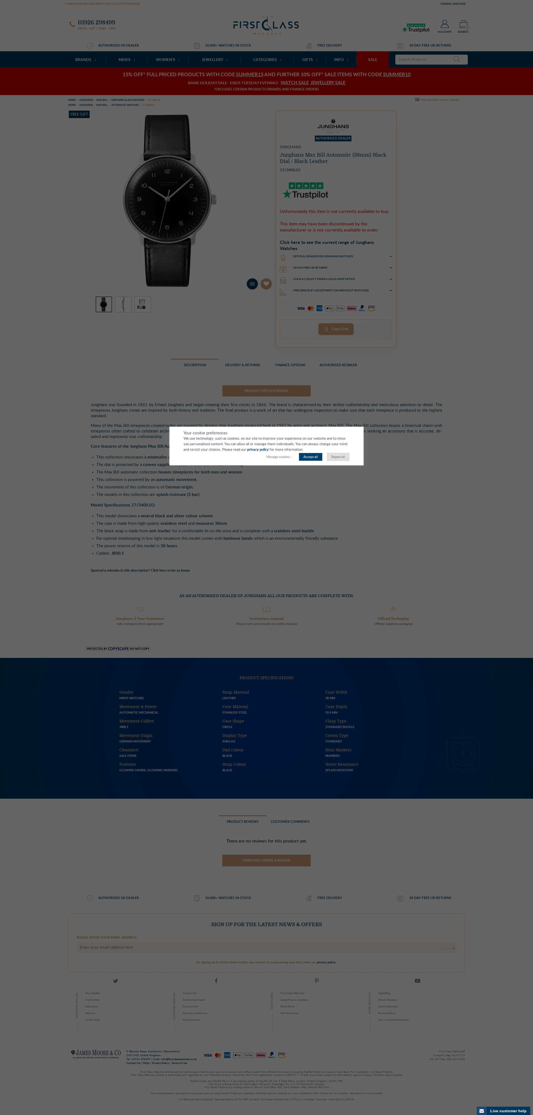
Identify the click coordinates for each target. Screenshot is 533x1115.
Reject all (338, 457)
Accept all (310, 457)
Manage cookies (278, 457)
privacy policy (258, 450)
